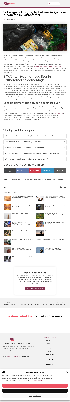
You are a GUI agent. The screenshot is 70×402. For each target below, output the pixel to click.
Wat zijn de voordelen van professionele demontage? (35, 159)
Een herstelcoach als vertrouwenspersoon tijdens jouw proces (21, 249)
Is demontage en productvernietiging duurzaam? (35, 147)
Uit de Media (49, 351)
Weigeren (35, 391)
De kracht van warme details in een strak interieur (54, 223)
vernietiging (59, 113)
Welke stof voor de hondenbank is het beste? (22, 257)
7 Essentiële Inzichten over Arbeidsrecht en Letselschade (53, 248)
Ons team (48, 343)
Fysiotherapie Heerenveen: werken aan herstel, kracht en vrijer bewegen (55, 197)
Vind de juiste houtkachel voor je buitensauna (21, 205)
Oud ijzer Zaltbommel (30, 179)
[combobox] (53, 3)
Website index (49, 364)
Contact (48, 357)
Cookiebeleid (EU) (49, 360)
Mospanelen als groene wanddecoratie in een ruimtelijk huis (55, 214)
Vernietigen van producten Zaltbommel (51, 179)
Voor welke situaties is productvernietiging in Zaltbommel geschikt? (35, 153)
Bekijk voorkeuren (35, 396)
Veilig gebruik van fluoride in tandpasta (20, 214)
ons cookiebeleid (37, 380)
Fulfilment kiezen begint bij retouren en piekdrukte (50, 239)
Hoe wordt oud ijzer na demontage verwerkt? (35, 142)
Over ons (48, 340)
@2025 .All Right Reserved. (16, 356)
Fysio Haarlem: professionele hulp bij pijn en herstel (55, 205)
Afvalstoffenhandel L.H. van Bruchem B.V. (47, 66)
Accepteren (35, 386)
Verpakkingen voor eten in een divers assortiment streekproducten (22, 197)
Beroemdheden (50, 349)
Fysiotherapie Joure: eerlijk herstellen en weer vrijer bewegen (22, 240)
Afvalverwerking (10, 19)
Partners (48, 346)
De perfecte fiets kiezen (51, 230)
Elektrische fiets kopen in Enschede (22, 230)
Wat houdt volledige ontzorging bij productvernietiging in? (35, 136)
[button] (67, 372)
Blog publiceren (50, 354)
